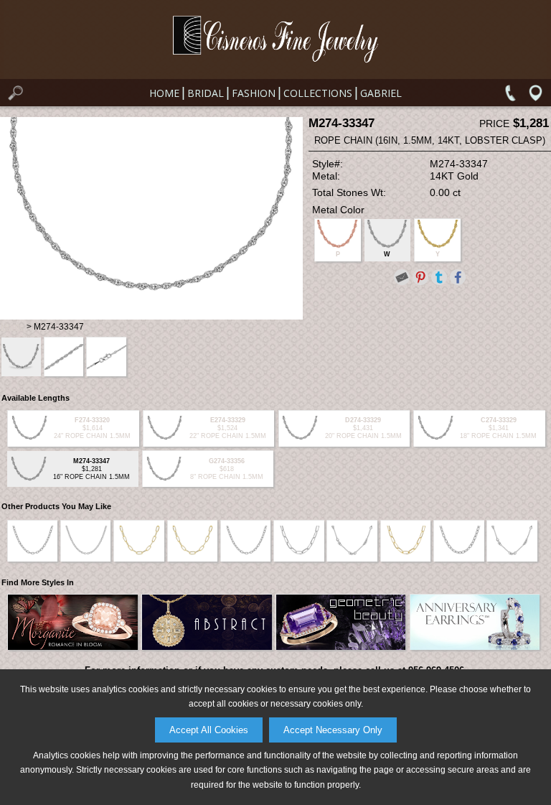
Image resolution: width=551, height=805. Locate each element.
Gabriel (381, 93)
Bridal (205, 93)
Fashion (254, 93)
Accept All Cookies (208, 730)
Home (164, 93)
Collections (317, 93)
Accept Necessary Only (332, 730)
